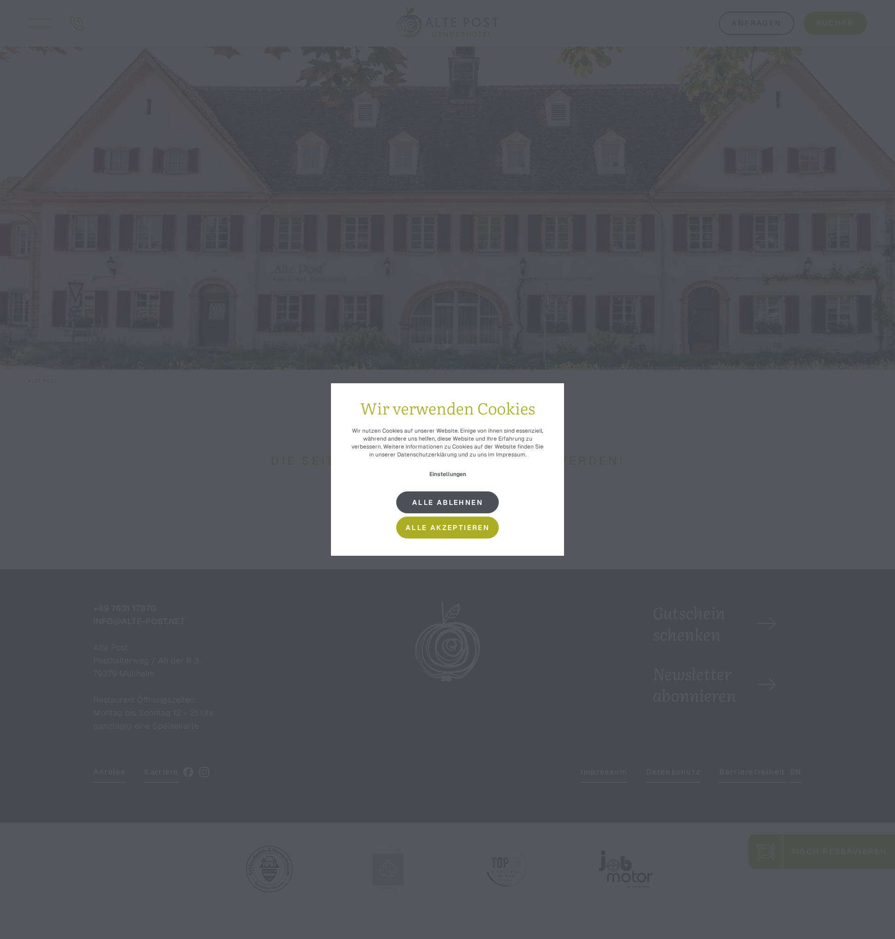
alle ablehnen (447, 502)
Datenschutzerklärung (427, 454)
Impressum (510, 454)
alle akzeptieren (447, 527)
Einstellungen (447, 474)
